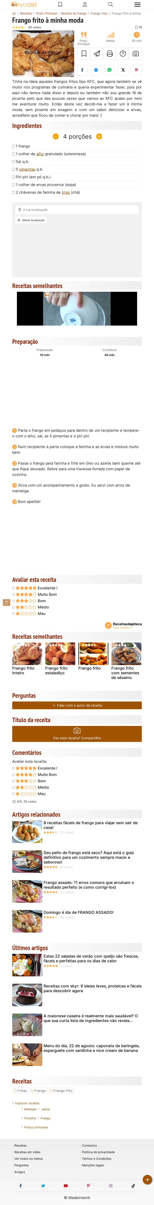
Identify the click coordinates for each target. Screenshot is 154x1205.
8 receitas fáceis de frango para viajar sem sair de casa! (91, 825)
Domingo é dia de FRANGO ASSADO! (78, 912)
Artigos (19, 1172)
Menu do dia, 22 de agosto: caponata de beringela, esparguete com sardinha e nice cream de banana (92, 1048)
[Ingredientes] (6, 602)
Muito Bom (47, 594)
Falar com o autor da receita (79, 705)
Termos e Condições (96, 1158)
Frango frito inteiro (23, 670)
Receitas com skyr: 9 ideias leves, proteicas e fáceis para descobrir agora (93, 988)
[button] (17, 53)
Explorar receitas (27, 1103)
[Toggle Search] (111, 4)
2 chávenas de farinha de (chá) (48, 192)
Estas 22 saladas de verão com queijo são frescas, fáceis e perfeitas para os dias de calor (91, 958)
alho (40, 154)
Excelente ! (47, 588)
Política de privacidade (98, 1152)
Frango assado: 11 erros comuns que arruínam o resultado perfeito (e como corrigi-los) (89, 885)
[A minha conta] (85, 4)
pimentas (27, 169)
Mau (41, 613)
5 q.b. (29, 169)
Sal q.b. (22, 161)
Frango (40, 1091)
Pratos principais (36, 1127)
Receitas (20, 1145)
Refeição (30, 1109)
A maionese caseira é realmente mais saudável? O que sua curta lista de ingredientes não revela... (91, 1018)
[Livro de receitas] (60, 4)
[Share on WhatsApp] (109, 70)
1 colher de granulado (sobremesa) (51, 154)
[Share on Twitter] (123, 70)
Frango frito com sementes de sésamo (125, 673)
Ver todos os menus (28, 1158)
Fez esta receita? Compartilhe (77, 738)
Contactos (89, 1145)
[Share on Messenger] (96, 70)
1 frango (23, 146)
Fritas (22, 1091)
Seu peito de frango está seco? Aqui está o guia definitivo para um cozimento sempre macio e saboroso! (89, 857)
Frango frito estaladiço (56, 670)
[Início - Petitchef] (14, 13)
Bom (41, 601)
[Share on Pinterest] (136, 70)
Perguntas (21, 1165)
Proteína (30, 1118)
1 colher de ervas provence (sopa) (46, 184)
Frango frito (89, 668)
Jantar (45, 1109)
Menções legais (93, 1165)
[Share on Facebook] (82, 70)
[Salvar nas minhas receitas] (83, 54)
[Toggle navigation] (137, 4)
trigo (66, 192)
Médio (43, 607)
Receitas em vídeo (27, 1152)
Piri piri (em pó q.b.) (33, 177)
